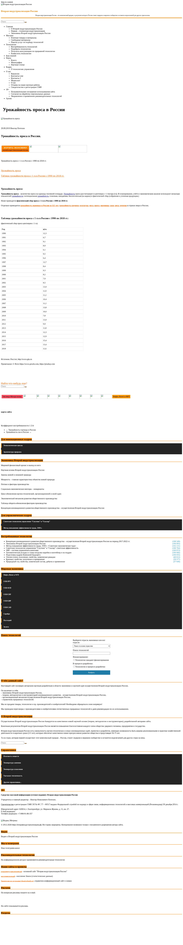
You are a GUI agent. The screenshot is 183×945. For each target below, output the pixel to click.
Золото (6, 627)
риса (117, 205)
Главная (9, 26)
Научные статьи (18, 65)
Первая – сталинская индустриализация (28, 31)
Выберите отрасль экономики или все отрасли (89, 641)
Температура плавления (13, 769)
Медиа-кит (15, 80)
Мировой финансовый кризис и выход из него (21, 465)
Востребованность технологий (24, 47)
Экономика (6, 918)
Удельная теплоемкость (12, 776)
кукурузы (84, 205)
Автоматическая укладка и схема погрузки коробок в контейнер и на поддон (38, 553)
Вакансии (15, 74)
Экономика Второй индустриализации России (31, 33)
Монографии (16, 62)
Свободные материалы (20, 40)
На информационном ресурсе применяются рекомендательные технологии (33, 860)
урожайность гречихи (69, 205)
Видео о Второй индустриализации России (19, 836)
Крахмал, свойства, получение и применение (25, 559)
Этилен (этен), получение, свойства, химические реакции (30, 557)
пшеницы (104, 205)
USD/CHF (7, 594)
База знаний (11, 56)
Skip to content (7, 2)
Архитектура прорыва (12, 452)
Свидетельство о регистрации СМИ (26, 87)
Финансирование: (80, 657)
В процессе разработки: (83, 663)
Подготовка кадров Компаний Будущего (23, 555)
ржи (112, 205)
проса (96, 205)
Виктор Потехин (17, 128)
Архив (9, 98)
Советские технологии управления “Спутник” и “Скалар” (26, 521)
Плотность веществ (11, 756)
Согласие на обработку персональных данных (30, 94)
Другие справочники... (12, 782)
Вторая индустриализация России (19, 11)
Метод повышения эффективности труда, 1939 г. (22, 528)
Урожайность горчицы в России (21, 430)
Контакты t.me (17, 76)
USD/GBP (7, 601)
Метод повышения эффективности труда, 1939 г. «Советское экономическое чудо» (41, 546)
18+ (7, 89)
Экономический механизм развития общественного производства (29, 498)
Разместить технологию (21, 53)
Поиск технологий (81, 650)
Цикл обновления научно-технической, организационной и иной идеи (31, 494)
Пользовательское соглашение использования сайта (33, 92)
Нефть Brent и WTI (11, 575)
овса (91, 205)
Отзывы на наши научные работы (25, 85)
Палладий (7, 620)
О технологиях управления (22, 69)
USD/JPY (7, 581)
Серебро (6, 614)
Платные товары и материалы (23, 38)
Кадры (9, 67)
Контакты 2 (16, 78)
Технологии (11, 44)
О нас (8, 71)
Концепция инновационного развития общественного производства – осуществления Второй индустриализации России (52, 508)
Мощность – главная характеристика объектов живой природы (28, 479)
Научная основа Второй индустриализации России (22, 470)
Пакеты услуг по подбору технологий (27, 42)
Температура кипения (12, 763)
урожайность (43, 196)
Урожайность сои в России (18, 432)
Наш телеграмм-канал (10, 848)
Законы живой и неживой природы (16, 475)
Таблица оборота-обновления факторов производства (24, 503)
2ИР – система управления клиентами (22, 550)
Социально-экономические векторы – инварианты (22, 489)
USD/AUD (7, 588)
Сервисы (5, 941)
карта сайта (6, 412)
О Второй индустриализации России (26, 29)
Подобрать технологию (21, 49)
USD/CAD (7, 607)
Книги (14, 60)
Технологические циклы (13, 445)
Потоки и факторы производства (15, 484)
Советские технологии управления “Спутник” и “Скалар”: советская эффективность (42, 548)
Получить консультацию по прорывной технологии (33, 51)
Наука (8, 58)
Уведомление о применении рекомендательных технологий (36, 96)
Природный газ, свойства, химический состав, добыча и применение (35, 562)
